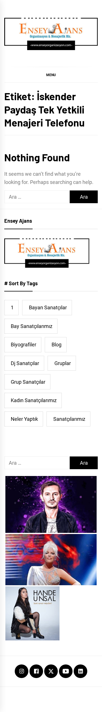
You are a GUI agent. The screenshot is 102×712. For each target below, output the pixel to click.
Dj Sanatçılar (25, 363)
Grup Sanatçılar (28, 382)
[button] (51, 74)
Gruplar (62, 363)
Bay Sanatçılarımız (31, 326)
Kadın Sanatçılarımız (34, 400)
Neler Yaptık (24, 419)
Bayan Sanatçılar (48, 307)
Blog (56, 345)
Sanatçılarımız (69, 419)
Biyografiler (23, 345)
